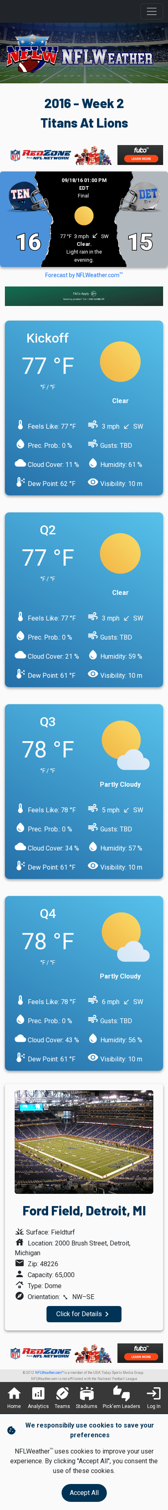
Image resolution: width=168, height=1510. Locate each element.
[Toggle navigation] (151, 11)
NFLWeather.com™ (49, 1373)
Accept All (84, 1493)
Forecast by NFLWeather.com (84, 275)
